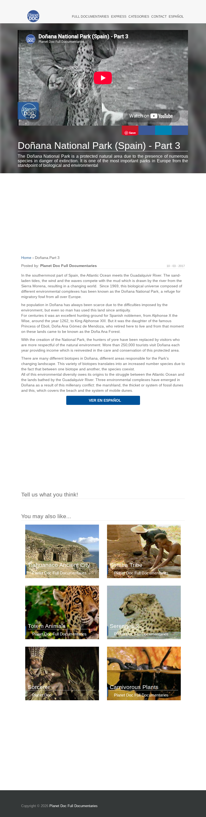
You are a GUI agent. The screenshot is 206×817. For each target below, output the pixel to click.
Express (118, 16)
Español (176, 16)
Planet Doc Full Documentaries (73, 806)
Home (26, 257)
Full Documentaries (90, 16)
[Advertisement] (103, 213)
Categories (138, 16)
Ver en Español (104, 400)
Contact (159, 16)
